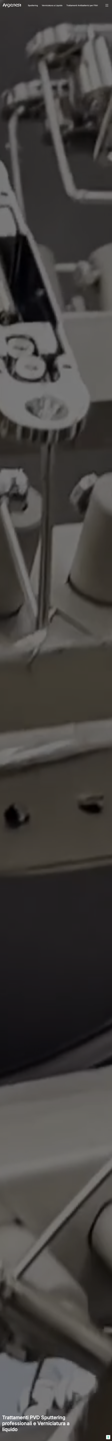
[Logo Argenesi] (12, 5)
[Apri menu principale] (107, 5)
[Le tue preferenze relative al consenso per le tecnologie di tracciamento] (108, 1437)
